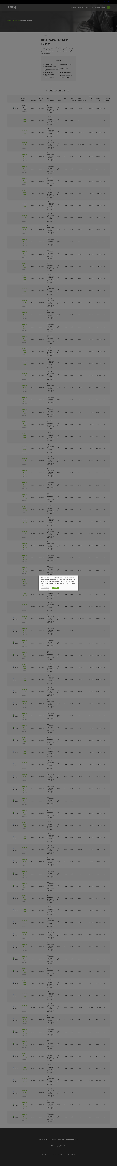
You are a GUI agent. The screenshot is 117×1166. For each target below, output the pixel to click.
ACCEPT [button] (55, 587)
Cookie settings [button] (45, 587)
